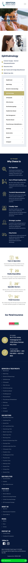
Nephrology (9, 84)
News (4, 523)
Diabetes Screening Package (9, 496)
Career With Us (6, 514)
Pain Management (10, 115)
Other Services (9, 102)
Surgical (8, 137)
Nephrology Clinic (7, 434)
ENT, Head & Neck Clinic (8, 426)
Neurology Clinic (6, 437)
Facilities (5, 481)
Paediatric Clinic (6, 452)
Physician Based (10, 120)
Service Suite (9, 133)
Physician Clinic (6, 457)
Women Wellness (7, 493)
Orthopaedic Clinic (7, 449)
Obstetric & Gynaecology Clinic (10, 440)
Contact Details (6, 533)
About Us (5, 508)
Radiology (8, 128)
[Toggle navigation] (25, 4)
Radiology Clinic (6, 463)
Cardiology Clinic (7, 420)
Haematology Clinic (7, 429)
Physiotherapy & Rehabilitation (14, 124)
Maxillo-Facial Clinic (7, 431)
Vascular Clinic (6, 472)
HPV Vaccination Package (8, 502)
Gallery (4, 521)
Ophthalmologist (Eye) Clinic (9, 446)
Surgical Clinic (6, 466)
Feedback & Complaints (8, 536)
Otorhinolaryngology (11, 106)
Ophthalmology (10, 93)
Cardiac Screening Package (9, 499)
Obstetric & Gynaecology (12, 89)
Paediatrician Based (11, 111)
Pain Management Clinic (8, 454)
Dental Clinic (6, 423)
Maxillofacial (9, 80)
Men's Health (6, 490)
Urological (8, 142)
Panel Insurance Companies (9, 511)
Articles (5, 526)
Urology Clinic (6, 469)
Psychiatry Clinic (6, 460)
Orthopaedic (9, 98)
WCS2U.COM (17, 556)
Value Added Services (8, 484)
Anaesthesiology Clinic (8, 417)
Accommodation (6, 478)
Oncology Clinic (6, 443)
